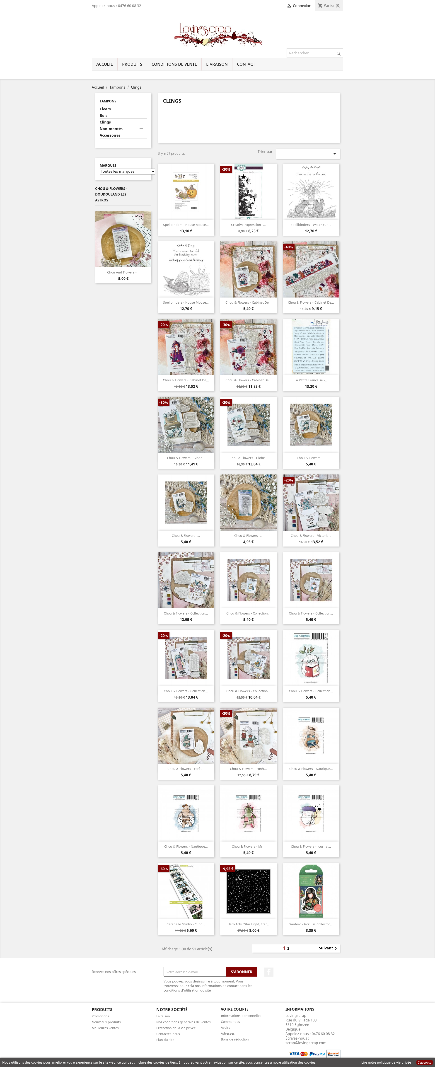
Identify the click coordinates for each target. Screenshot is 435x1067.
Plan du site (165, 1040)
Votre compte (235, 1009)
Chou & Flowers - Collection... (186, 613)
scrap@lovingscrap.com (305, 1042)
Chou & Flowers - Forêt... (185, 769)
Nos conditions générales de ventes (183, 1022)
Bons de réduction (235, 1039)
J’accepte (424, 1062)
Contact (246, 64)
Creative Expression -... (248, 225)
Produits (132, 64)
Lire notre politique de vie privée (386, 1062)
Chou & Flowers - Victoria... (311, 535)
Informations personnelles (241, 1016)
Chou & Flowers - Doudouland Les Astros (111, 194)
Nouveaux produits (106, 1022)
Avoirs (225, 1027)
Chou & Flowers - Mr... (248, 846)
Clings (105, 122)
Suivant (328, 948)
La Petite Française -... (311, 380)
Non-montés (111, 128)
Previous (98, 239)
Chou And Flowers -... (123, 272)
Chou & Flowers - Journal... (311, 846)
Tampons (108, 101)
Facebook (268, 972)
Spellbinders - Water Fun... (311, 225)
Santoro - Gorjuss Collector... (311, 924)
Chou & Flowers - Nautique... (311, 769)
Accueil (104, 64)
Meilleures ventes (105, 1028)
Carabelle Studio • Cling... (186, 924)
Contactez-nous (168, 1034)
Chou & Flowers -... (311, 458)
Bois (103, 115)
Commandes (230, 1021)
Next (148, 239)
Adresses (228, 1033)
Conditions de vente (174, 64)
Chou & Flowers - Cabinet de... (248, 302)
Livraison (217, 64)
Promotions (100, 1016)
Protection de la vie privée (176, 1028)
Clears (105, 109)
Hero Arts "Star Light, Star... (248, 924)
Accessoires (110, 135)
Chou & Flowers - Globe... (186, 458)
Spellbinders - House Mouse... (186, 225)
